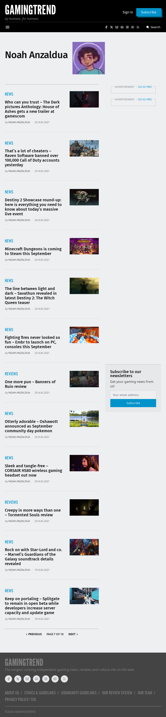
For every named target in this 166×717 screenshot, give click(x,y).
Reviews (11, 374)
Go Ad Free (145, 87)
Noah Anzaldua (19, 122)
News (9, 94)
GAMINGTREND (25, 712)
